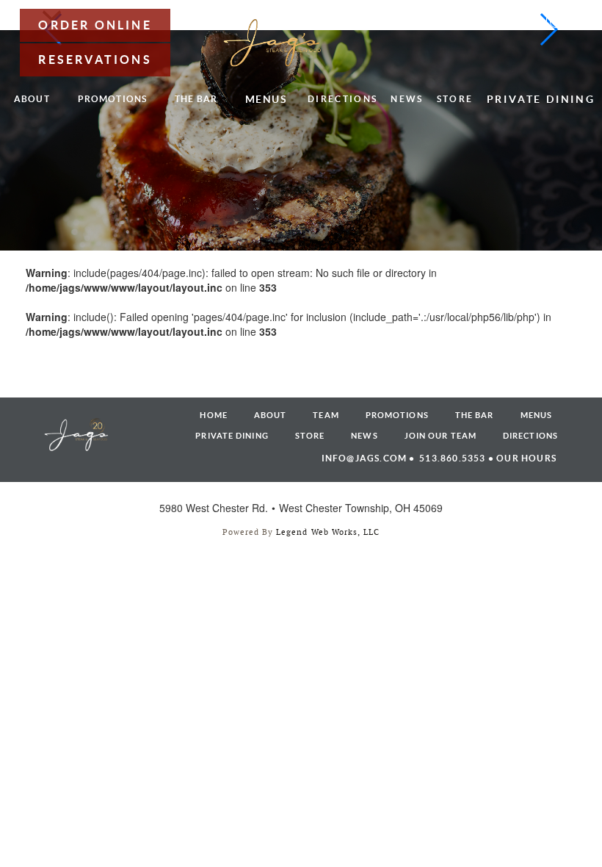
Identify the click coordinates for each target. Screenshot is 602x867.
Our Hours (526, 458)
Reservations (94, 59)
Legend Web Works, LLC (328, 532)
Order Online (94, 25)
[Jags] (273, 42)
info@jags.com (364, 458)
